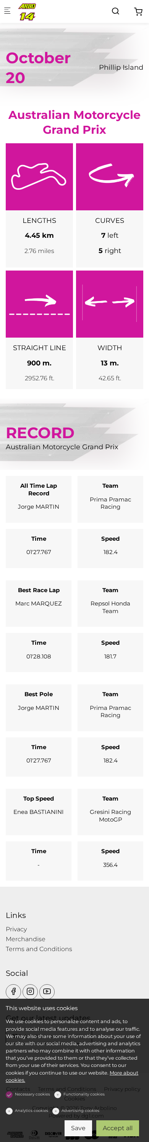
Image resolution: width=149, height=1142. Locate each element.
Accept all (118, 1128)
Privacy (16, 929)
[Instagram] (30, 991)
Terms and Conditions (39, 949)
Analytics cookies (31, 1110)
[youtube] (47, 991)
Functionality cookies (84, 1094)
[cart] (138, 12)
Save (78, 1128)
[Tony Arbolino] (48, 11)
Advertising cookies (80, 1110)
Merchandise (25, 939)
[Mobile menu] (7, 11)
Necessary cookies (32, 1094)
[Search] (115, 11)
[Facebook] (13, 991)
